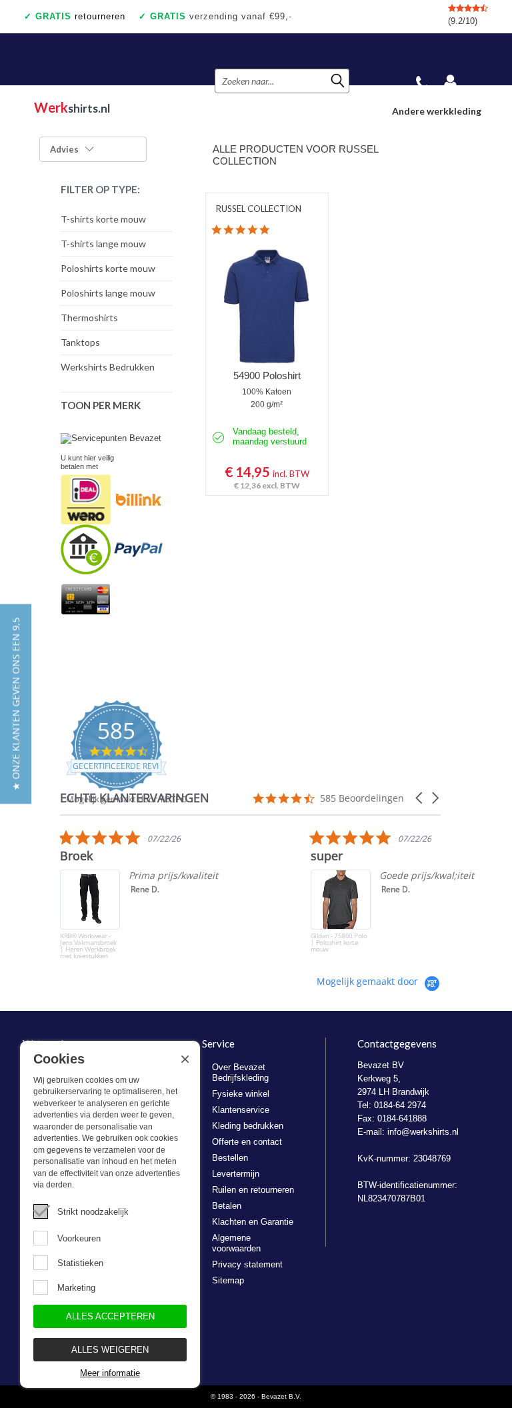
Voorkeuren (79, 1238)
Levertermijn (235, 1174)
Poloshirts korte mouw (108, 268)
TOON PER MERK (101, 405)
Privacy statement (247, 1264)
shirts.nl (72, 107)
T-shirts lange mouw (103, 243)
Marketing (76, 1288)
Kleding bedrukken (247, 1126)
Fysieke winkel (240, 1094)
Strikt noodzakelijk (93, 1212)
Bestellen (230, 1158)
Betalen (226, 1206)
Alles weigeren (110, 1350)
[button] (420, 798)
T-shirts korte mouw (103, 219)
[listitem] (160, 894)
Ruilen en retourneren (253, 1190)
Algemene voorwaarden (236, 1243)
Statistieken (80, 1263)
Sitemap (228, 1280)
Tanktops (80, 342)
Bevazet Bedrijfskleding (102, 59)
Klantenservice (240, 1110)
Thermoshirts (89, 317)
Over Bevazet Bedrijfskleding (240, 1072)
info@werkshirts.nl (423, 1132)
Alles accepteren (110, 1316)
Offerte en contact (247, 1142)
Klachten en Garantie (252, 1222)
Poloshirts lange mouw (108, 293)
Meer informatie (110, 1373)
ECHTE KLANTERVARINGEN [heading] (134, 798)
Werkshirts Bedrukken (108, 366)
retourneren (80, 16)
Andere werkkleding (436, 111)
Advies (64, 149)
